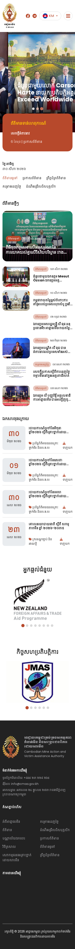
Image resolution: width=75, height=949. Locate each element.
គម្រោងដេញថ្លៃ (11, 186)
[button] (33, 108)
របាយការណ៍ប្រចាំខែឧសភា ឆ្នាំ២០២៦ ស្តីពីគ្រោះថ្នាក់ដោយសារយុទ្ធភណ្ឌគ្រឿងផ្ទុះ (50, 464)
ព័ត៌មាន (7, 830)
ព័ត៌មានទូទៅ (10, 178)
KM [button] (51, 15)
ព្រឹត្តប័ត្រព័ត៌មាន (56, 178)
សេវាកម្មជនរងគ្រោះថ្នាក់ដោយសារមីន (16, 857)
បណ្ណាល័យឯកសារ (13, 838)
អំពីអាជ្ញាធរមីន (11, 821)
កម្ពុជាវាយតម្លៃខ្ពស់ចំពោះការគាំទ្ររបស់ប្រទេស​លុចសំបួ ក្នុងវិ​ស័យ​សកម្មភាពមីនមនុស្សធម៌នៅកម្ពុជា (52, 306)
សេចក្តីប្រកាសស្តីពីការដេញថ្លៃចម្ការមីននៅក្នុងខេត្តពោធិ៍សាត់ (51, 373)
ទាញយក (67, 448)
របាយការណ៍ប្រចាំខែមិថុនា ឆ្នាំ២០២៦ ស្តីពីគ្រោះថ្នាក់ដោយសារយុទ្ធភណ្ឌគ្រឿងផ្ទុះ (50, 432)
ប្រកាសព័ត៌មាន (31, 178)
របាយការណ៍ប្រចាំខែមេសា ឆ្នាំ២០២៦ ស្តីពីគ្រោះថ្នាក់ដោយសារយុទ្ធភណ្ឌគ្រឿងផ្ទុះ (50, 496)
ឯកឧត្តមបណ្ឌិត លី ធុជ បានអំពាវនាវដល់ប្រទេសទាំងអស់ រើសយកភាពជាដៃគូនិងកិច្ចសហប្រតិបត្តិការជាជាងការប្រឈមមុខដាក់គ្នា (52, 355)
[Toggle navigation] (68, 15)
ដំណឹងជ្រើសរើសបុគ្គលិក (41, 186)
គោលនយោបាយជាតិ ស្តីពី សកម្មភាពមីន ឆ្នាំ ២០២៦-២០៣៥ (49, 526)
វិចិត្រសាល (9, 846)
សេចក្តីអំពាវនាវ (20, 133)
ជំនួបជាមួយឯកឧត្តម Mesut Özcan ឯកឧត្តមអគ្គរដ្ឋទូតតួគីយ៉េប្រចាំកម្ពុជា (51, 280)
